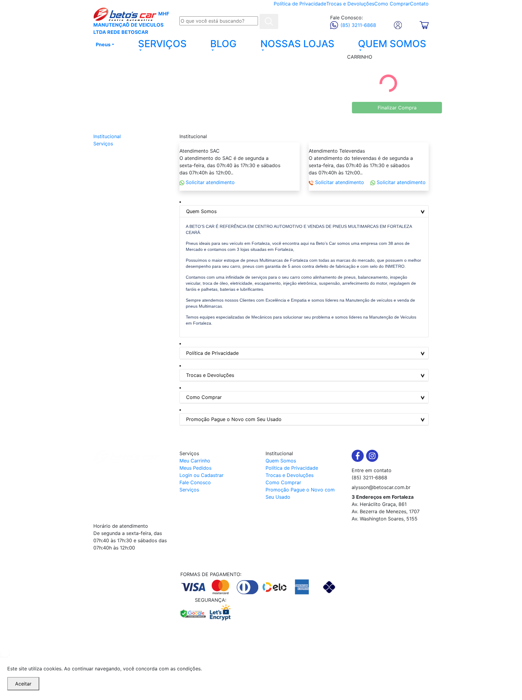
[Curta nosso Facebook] (359, 456)
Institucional (107, 136)
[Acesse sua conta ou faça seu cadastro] (398, 25)
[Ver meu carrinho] (424, 24)
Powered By (249, 640)
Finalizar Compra (397, 108)
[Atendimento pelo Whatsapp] (261, 653)
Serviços (103, 144)
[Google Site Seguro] (194, 612)
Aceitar (23, 684)
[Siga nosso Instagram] (372, 456)
